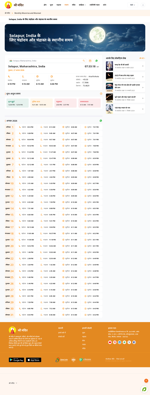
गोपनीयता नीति (110, 359)
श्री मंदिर (11, 383)
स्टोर (104, 5)
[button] (96, 61)
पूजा (51, 5)
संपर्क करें (61, 336)
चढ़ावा (59, 5)
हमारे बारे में (62, 332)
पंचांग (67, 5)
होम (45, 5)
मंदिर (73, 5)
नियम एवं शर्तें (120, 359)
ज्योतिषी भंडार (95, 5)
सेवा (83, 340)
